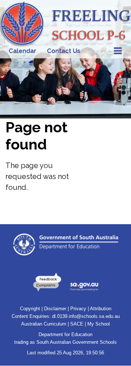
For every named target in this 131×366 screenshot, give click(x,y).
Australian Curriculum (43, 324)
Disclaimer (55, 308)
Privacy (78, 308)
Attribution (100, 308)
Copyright (30, 308)
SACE (76, 324)
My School (98, 324)
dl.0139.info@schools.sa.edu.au (86, 316)
